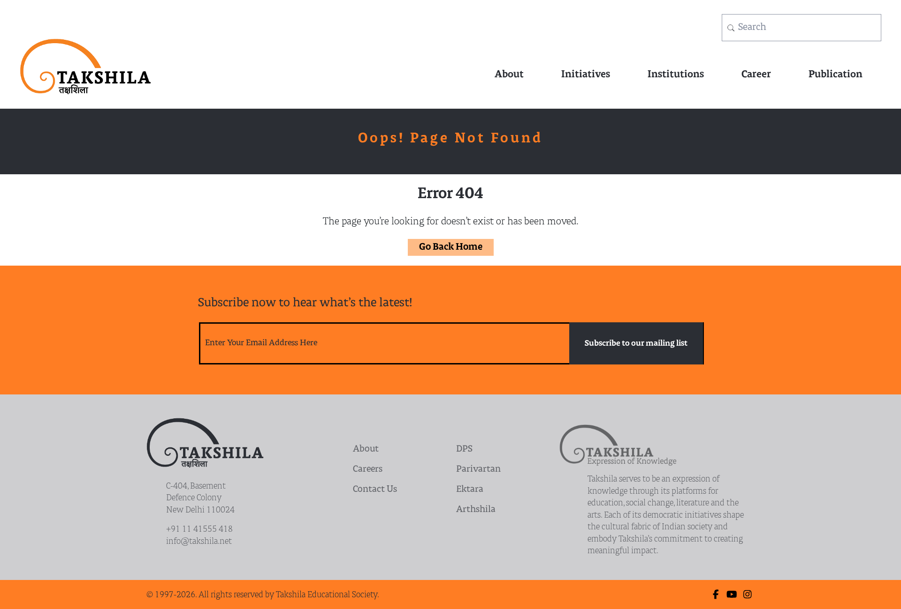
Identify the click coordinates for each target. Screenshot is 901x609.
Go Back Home (450, 247)
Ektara (469, 489)
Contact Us (375, 489)
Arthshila (476, 509)
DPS (464, 449)
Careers (367, 469)
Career (756, 75)
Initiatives (585, 75)
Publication (836, 75)
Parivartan (478, 469)
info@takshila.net (199, 542)
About (509, 75)
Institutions (676, 75)
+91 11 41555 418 (199, 530)
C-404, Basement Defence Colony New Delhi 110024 (200, 498)
